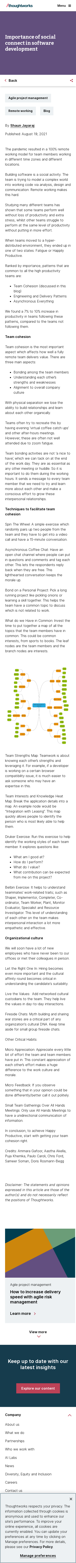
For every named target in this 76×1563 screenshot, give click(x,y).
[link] (38, 1388)
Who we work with (19, 1449)
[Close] (71, 1499)
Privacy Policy (41, 1547)
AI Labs (11, 1457)
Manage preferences (38, 1556)
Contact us (13, 1490)
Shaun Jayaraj (22, 125)
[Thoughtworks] (19, 6)
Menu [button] (61, 5)
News (9, 1466)
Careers (11, 1482)
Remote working (20, 111)
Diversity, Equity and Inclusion (28, 1474)
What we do (14, 1433)
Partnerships (14, 1441)
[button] (38, 1334)
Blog (46, 111)
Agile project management (28, 98)
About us (12, 1424)
